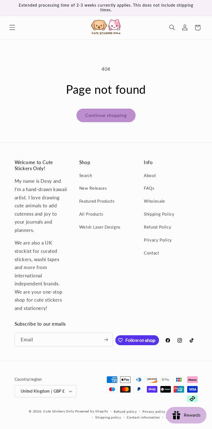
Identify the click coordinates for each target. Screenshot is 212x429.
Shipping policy (108, 417)
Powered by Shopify (91, 411)
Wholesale (154, 201)
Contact (151, 252)
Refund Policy (157, 226)
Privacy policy (153, 411)
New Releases (93, 188)
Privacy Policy (158, 239)
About (150, 175)
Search (85, 175)
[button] (12, 27)
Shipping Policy (159, 213)
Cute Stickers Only (58, 411)
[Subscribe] (106, 339)
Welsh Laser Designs (100, 226)
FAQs (149, 188)
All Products (91, 213)
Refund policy (125, 411)
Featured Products (97, 201)
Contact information (143, 417)
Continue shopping (106, 115)
